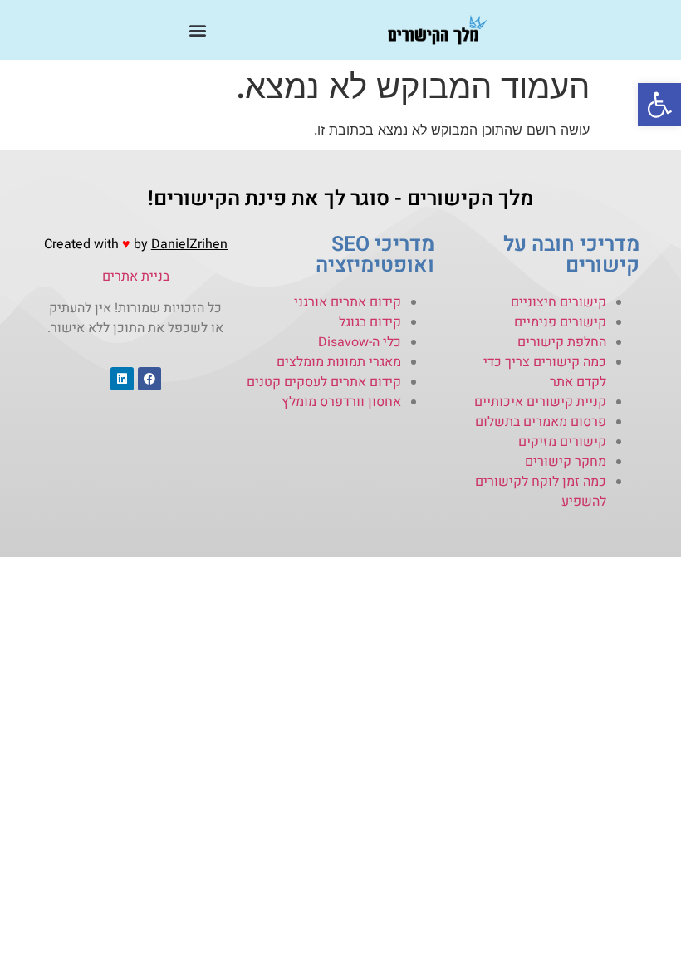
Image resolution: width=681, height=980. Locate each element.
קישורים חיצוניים (558, 302)
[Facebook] (149, 378)
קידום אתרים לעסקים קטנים (324, 382)
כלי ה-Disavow (359, 342)
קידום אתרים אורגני (347, 302)
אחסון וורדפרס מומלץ (341, 402)
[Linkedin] (122, 378)
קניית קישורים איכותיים (540, 402)
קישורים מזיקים (562, 442)
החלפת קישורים (561, 342)
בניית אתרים (135, 277)
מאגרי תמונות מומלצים (339, 362)
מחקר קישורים (565, 462)
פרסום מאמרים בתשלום (540, 422)
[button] (659, 104)
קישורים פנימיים (560, 322)
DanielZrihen (189, 244)
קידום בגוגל (370, 322)
